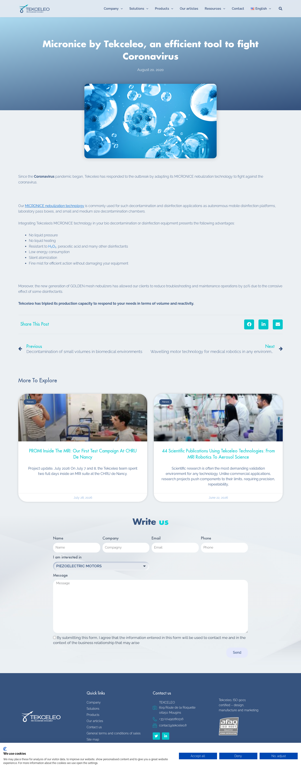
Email (156, 538)
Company (111, 9)
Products (162, 9)
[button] (249, 324)
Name (58, 538)
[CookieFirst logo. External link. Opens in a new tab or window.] (5, 749)
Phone (206, 538)
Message (60, 575)
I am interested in (67, 557)
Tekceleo (66, 8)
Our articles (189, 9)
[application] (121, 8)
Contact (238, 9)
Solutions (136, 9)
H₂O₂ (52, 246)
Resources (213, 9)
